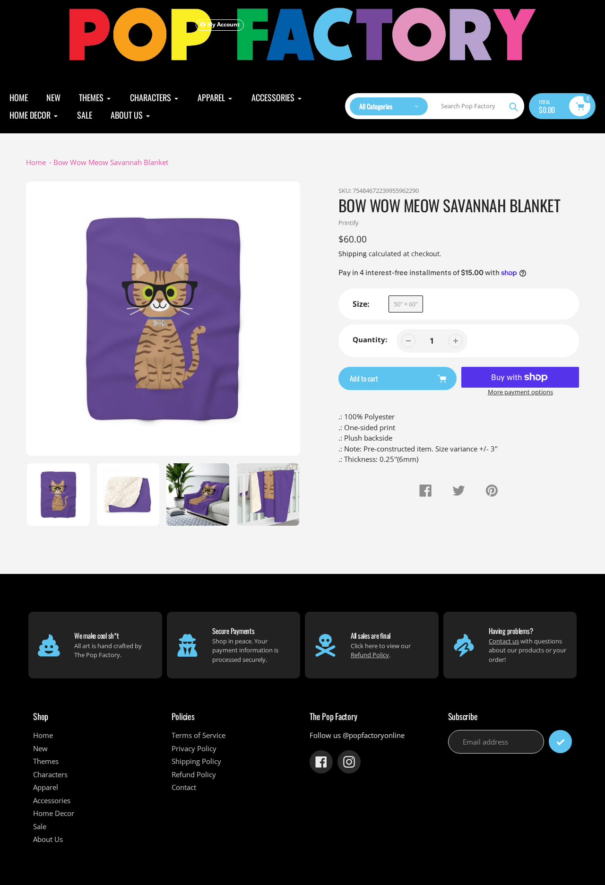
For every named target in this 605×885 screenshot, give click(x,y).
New (40, 748)
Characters (50, 774)
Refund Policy (370, 655)
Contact (184, 787)
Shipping (352, 253)
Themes (46, 761)
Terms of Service (198, 735)
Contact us (504, 641)
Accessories (51, 800)
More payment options (520, 392)
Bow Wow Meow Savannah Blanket (110, 162)
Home (36, 162)
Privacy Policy (194, 748)
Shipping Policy (196, 761)
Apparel (45, 787)
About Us (48, 839)
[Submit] (560, 741)
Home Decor (53, 813)
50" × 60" (406, 304)
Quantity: (370, 339)
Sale (39, 826)
